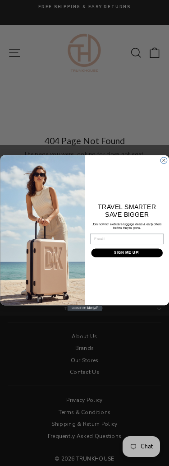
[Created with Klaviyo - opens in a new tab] (84, 308)
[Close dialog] (163, 160)
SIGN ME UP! (127, 253)
